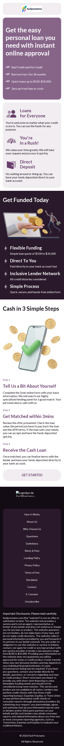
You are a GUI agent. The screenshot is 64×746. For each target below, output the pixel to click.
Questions (32, 536)
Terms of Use (32, 572)
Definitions (32, 543)
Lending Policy (32, 558)
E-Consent (32, 594)
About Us (32, 521)
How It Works (32, 514)
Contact (32, 587)
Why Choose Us (32, 529)
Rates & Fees (32, 550)
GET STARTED (32, 475)
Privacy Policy (32, 565)
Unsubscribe (32, 601)
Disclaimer (32, 579)
